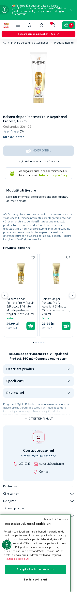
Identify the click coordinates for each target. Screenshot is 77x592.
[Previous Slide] (5, 295)
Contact (44, 471)
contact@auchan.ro (51, 464)
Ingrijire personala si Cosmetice (29, 42)
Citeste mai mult (41, 418)
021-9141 (24, 464)
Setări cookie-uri (35, 580)
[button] (30, 25)
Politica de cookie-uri (17, 559)
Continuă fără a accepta (56, 519)
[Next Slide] (72, 295)
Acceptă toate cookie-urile (35, 569)
